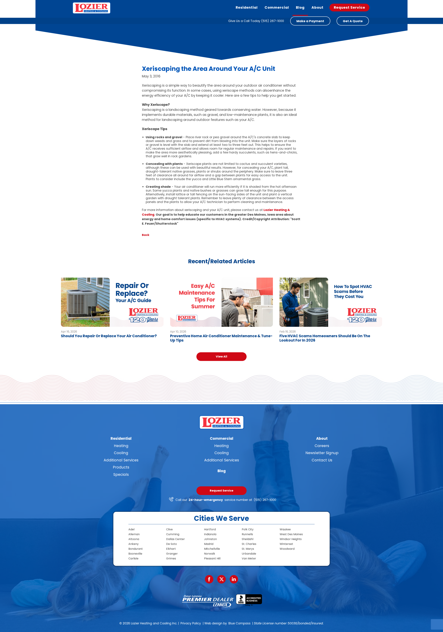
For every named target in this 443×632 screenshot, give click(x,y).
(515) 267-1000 (265, 500)
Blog (222, 470)
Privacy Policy (190, 623)
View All (221, 357)
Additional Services (121, 460)
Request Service (221, 491)
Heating (121, 445)
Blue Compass (239, 623)
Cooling (121, 452)
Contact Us (322, 460)
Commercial (221, 438)
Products (121, 467)
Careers (322, 445)
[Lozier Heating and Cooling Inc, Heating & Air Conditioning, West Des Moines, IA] (249, 600)
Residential (121, 438)
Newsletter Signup (321, 452)
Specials (121, 474)
